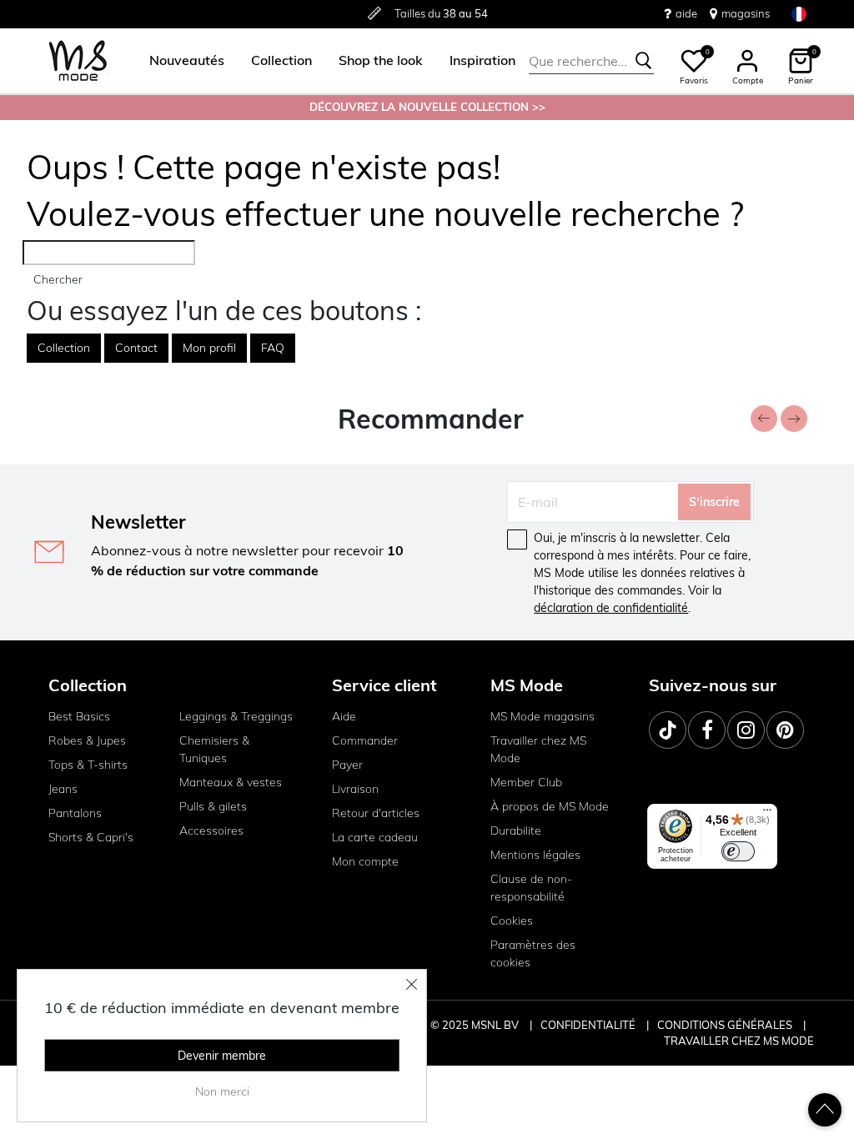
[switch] (738, 851)
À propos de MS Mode (549, 806)
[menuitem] (180, 61)
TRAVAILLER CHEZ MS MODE (739, 1040)
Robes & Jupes (87, 740)
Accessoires (211, 830)
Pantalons (75, 812)
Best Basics (79, 716)
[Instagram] (746, 730)
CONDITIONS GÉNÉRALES (726, 1024)
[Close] (412, 984)
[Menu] (767, 814)
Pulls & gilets (213, 806)
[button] (186, 61)
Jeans (63, 788)
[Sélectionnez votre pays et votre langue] (799, 14)
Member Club (526, 782)
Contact (136, 347)
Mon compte (365, 861)
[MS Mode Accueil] (78, 61)
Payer (347, 764)
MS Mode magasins (542, 716)
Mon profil (209, 347)
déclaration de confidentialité (611, 607)
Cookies (511, 920)
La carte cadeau (375, 837)
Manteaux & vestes (230, 782)
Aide (344, 716)
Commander (365, 740)
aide (686, 13)
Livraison (355, 788)
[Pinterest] (785, 730)
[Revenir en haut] (824, 1109)
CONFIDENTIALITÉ (587, 1024)
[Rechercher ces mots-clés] (644, 61)
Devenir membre (222, 1055)
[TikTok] (667, 730)
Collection (64, 347)
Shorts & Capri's (90, 837)
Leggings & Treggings (236, 716)
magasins (745, 13)
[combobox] (591, 61)
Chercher (58, 279)
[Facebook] (707, 730)
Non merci (222, 1091)
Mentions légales (535, 854)
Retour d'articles (375, 812)
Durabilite (515, 830)
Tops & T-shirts (88, 764)
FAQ (272, 347)
